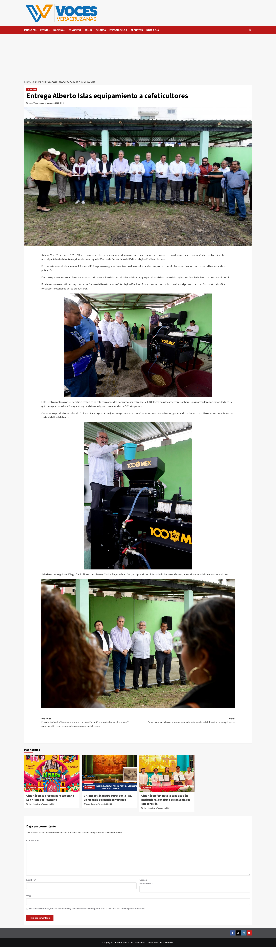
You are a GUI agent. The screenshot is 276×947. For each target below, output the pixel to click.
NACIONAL (59, 30)
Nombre (31, 879)
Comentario (33, 840)
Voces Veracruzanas (36, 103)
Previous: (85, 722)
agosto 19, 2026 (48, 804)
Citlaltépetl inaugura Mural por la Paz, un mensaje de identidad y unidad (108, 798)
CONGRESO (74, 30)
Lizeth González (34, 804)
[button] (250, 30)
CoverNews (153, 942)
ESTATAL (45, 30)
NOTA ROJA (152, 30)
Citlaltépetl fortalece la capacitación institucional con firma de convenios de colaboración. (165, 800)
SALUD (88, 30)
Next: (191, 720)
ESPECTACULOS (118, 30)
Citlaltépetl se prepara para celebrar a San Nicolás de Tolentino (50, 798)
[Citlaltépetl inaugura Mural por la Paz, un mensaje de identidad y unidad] (109, 773)
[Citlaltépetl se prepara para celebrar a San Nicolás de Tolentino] (51, 773)
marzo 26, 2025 (53, 103)
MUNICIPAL (30, 30)
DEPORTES (137, 30)
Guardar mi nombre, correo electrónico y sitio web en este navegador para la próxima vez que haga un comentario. (87, 908)
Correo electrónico (146, 881)
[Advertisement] (138, 56)
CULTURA (100, 30)
